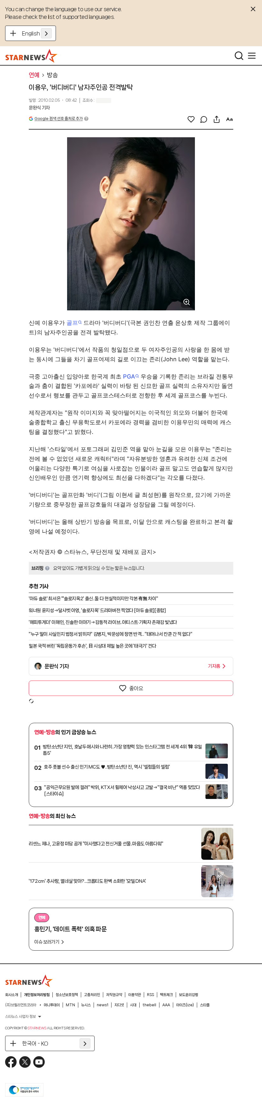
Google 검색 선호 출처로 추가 (58, 118)
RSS (150, 995)
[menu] (252, 56)
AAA (166, 1005)
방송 (52, 75)
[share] (216, 119)
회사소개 (11, 995)
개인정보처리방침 (37, 995)
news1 (102, 1005)
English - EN (37, 33)
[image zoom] (186, 302)
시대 (133, 1005)
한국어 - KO (35, 1043)
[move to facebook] (11, 1062)
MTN (70, 1005)
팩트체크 (166, 995)
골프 (72, 322)
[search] (239, 56)
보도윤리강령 (188, 995)
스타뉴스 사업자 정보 (20, 1016)
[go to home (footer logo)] (29, 980)
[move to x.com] (25, 1062)
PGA (129, 376)
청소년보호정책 (67, 995)
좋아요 (136, 688)
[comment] (204, 119)
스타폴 (205, 1005)
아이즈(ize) (185, 1005)
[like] (191, 119)
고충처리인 (92, 995)
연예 (34, 75)
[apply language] (46, 33)
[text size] (229, 119)
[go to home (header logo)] (31, 56)
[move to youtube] (39, 1062)
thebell (149, 1005)
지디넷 (119, 1005)
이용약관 (134, 995)
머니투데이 (52, 1005)
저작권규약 (114, 995)
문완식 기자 (39, 107)
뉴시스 (86, 1005)
